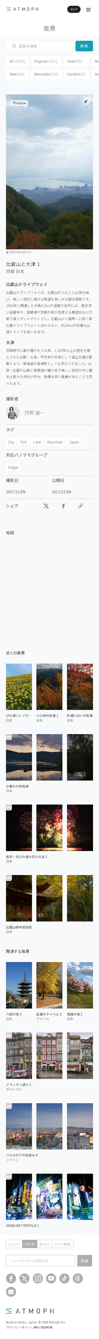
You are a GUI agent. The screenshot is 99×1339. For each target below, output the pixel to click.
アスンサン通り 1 (18, 1084)
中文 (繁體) (63, 1244)
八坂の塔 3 (13, 1014)
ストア (73, 9)
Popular (45, 61)
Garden (76, 74)
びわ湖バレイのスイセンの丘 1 (19, 715)
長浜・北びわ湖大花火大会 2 (26, 856)
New (17, 74)
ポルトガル (14, 1089)
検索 (84, 46)
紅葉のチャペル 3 (48, 1014)
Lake (37, 442)
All (17, 61)
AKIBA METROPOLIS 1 (22, 1225)
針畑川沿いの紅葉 (80, 715)
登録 (85, 1260)
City (11, 442)
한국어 (45, 1244)
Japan (74, 442)
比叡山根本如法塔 (19, 927)
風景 (49, 28)
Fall (24, 442)
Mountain (46, 74)
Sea (74, 61)
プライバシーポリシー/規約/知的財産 (29, 1327)
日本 (20, 271)
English (14, 1244)
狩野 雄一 (34, 412)
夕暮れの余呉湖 (17, 786)
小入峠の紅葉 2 (47, 715)
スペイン (12, 1159)
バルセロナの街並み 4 (22, 1155)
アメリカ (42, 1018)
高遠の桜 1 (74, 1014)
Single (13, 467)
